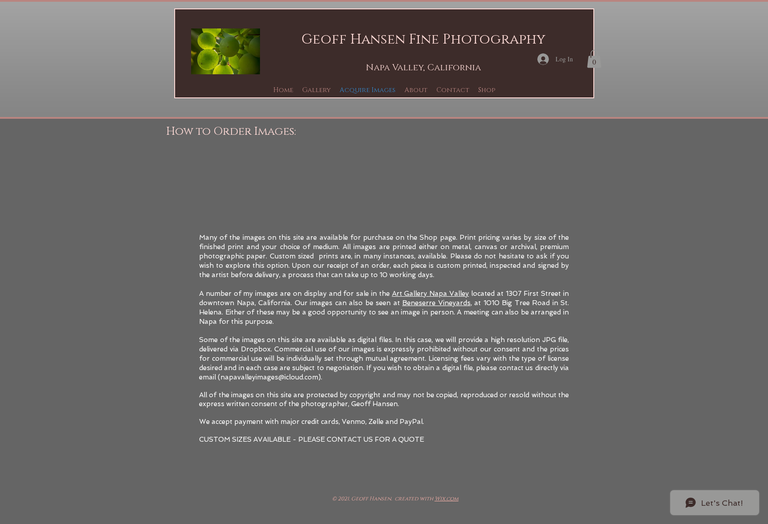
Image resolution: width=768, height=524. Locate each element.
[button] (316, 90)
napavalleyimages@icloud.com (269, 377)
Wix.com (447, 498)
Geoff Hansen (353, 39)
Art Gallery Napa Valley (430, 294)
